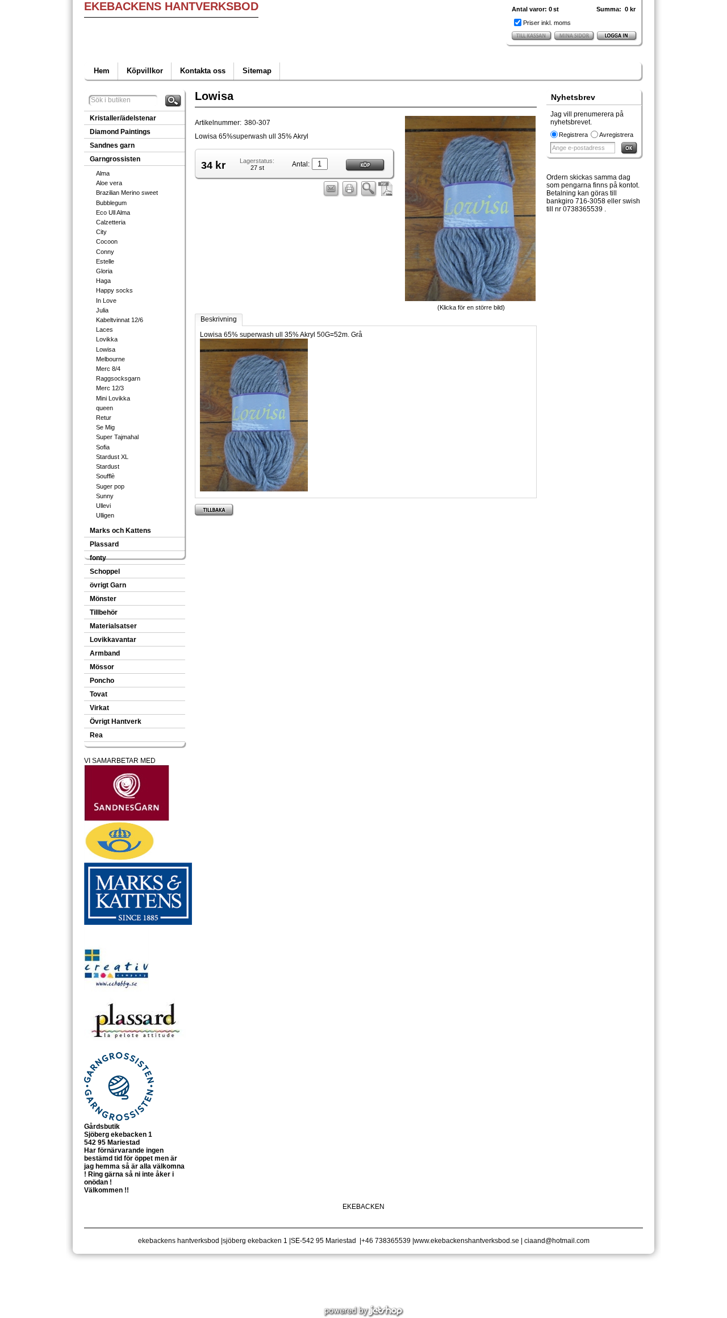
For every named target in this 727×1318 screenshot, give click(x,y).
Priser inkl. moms (547, 22)
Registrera (573, 134)
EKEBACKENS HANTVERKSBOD (171, 6)
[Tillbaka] (214, 510)
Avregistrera (616, 134)
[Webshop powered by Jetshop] (363, 1311)
